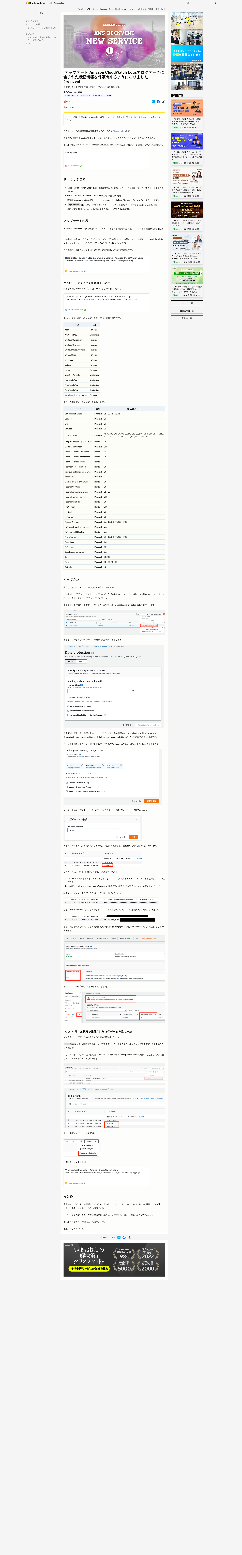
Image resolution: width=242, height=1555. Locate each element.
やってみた (30, 33)
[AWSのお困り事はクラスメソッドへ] (114, 1260)
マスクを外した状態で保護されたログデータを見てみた (42, 38)
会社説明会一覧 (187, 310)
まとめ (28, 43)
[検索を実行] (188, 3)
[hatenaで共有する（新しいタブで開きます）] (153, 101)
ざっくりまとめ (32, 20)
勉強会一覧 (187, 318)
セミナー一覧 (187, 303)
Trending (81, 9)
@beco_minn (119, 130)
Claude (95, 9)
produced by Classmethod (53, 3)
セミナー (131, 9)
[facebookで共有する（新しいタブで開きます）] (158, 101)
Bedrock (103, 9)
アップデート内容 (33, 24)
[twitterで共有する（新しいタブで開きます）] (163, 101)
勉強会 (151, 9)
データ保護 (86, 95)
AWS (88, 9)
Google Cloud (114, 9)
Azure (124, 9)
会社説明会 (141, 9)
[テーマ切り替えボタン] (215, 3)
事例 (157, 9)
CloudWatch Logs (72, 95)
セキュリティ (99, 95)
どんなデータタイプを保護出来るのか (42, 28)
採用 (163, 9)
